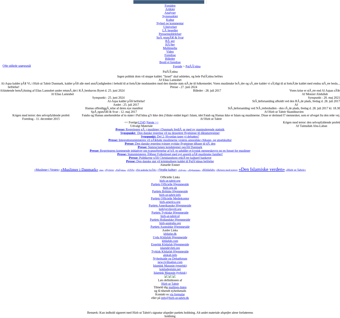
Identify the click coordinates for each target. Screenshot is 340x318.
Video (170, 51)
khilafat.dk (170, 235)
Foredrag (170, 55)
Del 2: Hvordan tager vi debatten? (170, 136)
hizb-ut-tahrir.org (170, 182)
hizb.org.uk (170, 189)
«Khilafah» (208, 169)
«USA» (131, 169)
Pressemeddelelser (170, 34)
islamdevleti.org (170, 249)
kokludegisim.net (170, 270)
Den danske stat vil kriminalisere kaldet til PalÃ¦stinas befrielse (170, 161)
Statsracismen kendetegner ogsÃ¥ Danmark (170, 147)
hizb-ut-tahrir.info (170, 196)
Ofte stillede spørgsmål (17, 65)
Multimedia (170, 48)
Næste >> (152, 122)
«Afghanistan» (194, 170)
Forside (177, 66)
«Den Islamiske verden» (262, 169)
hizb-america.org (170, 203)
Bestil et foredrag (170, 62)
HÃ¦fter (170, 44)
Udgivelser (170, 26)
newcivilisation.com (170, 263)
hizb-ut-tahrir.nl (170, 217)
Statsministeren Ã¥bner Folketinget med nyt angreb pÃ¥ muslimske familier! (170, 154)
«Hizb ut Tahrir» (296, 169)
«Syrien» (109, 169)
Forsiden (170, 5)
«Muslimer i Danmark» (79, 169)
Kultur (170, 19)
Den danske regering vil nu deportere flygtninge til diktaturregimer (170, 133)
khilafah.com (170, 242)
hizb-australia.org (170, 224)
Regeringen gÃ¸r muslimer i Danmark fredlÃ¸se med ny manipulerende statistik (170, 129)
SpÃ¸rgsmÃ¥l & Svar (170, 37)
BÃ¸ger (170, 41)
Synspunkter (170, 16)
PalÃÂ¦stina (193, 66)
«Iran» (101, 170)
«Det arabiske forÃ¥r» (146, 170)
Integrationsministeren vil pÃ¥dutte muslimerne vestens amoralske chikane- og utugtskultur (170, 140)
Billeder (170, 58)
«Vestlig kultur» (167, 169)
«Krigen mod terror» (227, 169)
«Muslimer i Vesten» (47, 169)
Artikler (170, 9)
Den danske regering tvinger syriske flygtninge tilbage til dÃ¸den (170, 143)
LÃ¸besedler (170, 30)
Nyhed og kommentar (170, 23)
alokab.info (170, 256)
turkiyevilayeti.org (170, 210)
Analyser (170, 12)
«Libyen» (182, 170)
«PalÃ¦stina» (120, 170)
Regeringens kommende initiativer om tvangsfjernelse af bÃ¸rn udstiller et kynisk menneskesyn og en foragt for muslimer (170, 150)
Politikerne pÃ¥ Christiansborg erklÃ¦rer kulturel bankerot (170, 157)
